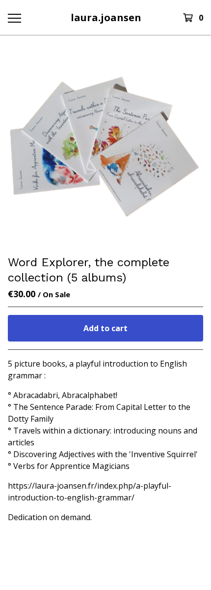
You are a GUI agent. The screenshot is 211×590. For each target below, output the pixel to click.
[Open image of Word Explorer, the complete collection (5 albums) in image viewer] (105, 145)
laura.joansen (106, 17)
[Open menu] (14, 17)
